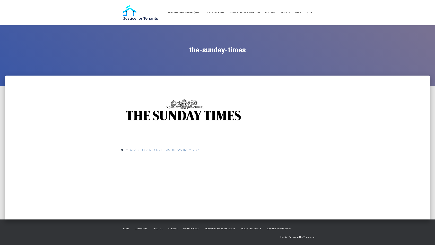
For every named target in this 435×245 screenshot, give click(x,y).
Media (298, 12)
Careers (173, 228)
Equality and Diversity (279, 228)
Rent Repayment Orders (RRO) (183, 12)
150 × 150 (134, 150)
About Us (285, 12)
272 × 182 (182, 150)
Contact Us (141, 228)
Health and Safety (251, 228)
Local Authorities (214, 12)
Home (126, 228)
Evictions (270, 12)
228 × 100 (170, 150)
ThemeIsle (308, 237)
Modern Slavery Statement (220, 228)
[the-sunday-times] (184, 115)
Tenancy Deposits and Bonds (244, 12)
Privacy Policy (191, 228)
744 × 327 (193, 150)
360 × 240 (158, 150)
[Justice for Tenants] (140, 12)
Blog (309, 12)
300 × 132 (146, 150)
